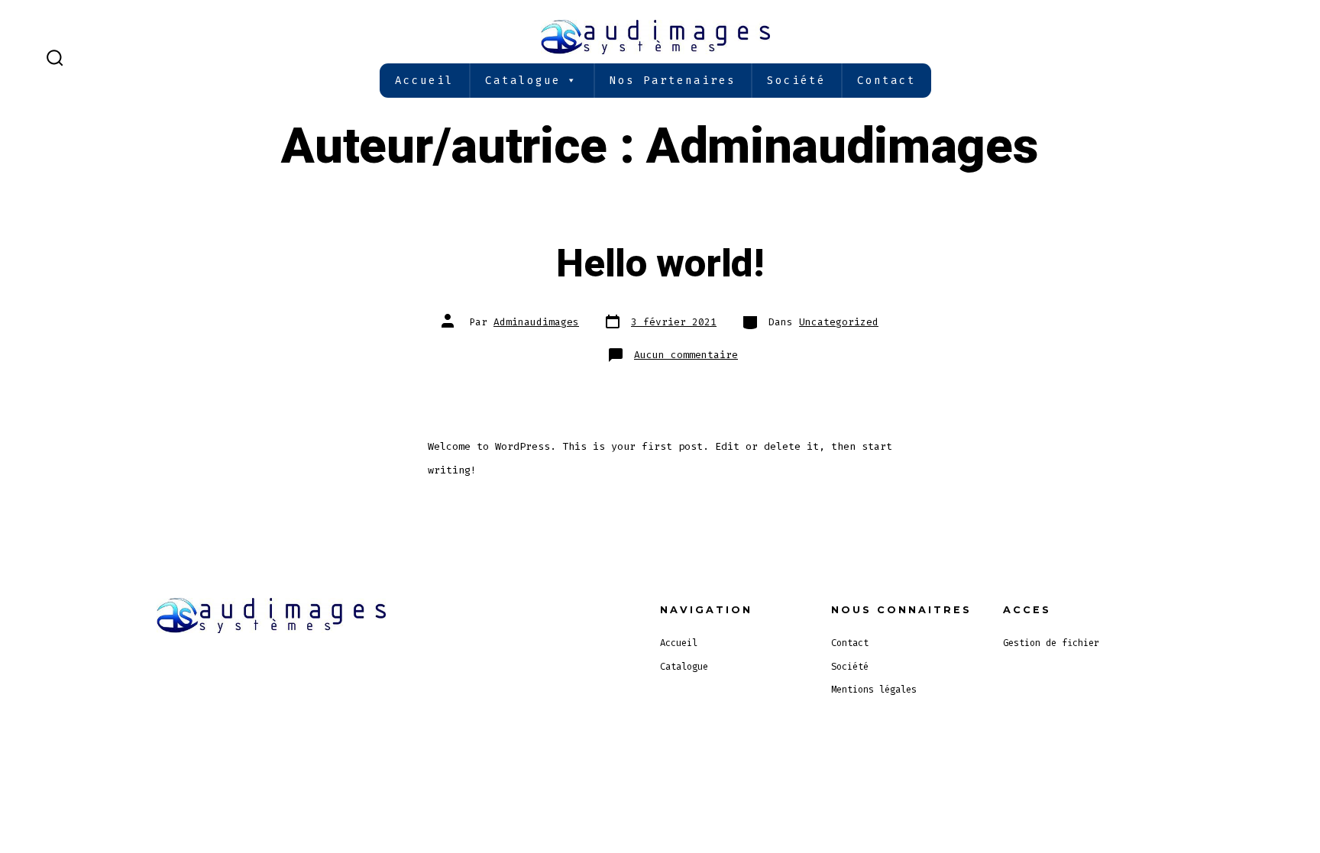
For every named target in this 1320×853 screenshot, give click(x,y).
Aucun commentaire (686, 354)
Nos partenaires (673, 80)
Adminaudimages (536, 321)
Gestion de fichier (1051, 643)
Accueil (424, 80)
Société (796, 80)
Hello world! (659, 264)
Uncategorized (838, 321)
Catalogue (523, 80)
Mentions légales (874, 689)
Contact (886, 80)
